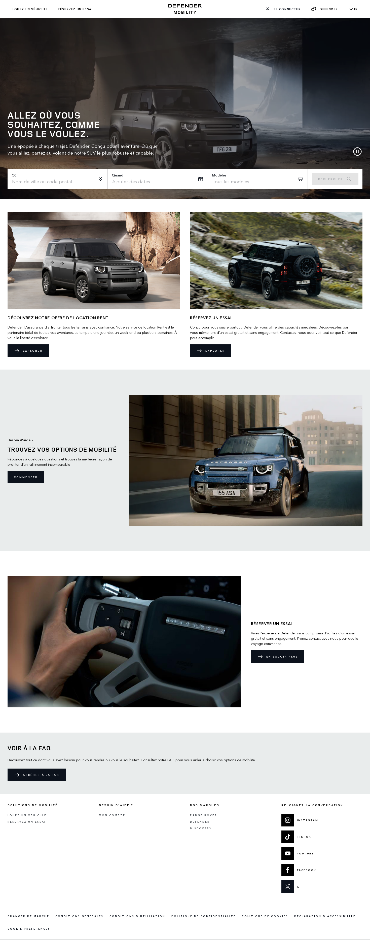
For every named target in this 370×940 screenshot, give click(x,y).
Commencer (26, 477)
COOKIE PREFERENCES (29, 928)
